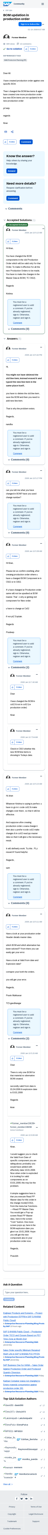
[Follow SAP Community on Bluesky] (22, 1499)
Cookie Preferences (12, 1529)
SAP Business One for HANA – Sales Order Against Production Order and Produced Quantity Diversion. (23, 1369)
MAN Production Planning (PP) (15, 60)
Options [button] (43, 24)
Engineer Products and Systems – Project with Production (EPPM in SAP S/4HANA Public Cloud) (22, 1317)
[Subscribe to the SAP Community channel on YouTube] (26, 1499)
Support (36, 1521)
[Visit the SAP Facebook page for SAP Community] (17, 1499)
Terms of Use (36, 1507)
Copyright (12, 1514)
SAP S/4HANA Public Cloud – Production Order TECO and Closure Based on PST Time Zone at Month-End (22, 1335)
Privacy (12, 1507)
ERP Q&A (9, 10)
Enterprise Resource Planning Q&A (21, 1342)
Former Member (19, 37)
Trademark (12, 1521)
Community (19, 4)
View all (6, 1484)
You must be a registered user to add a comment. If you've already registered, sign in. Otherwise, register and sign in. (23, 310)
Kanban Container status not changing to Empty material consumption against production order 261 (21, 1384)
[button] (26, 49)
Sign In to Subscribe (30, 24)
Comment (26, 142)
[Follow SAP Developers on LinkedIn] (31, 1499)
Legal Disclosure (36, 1514)
